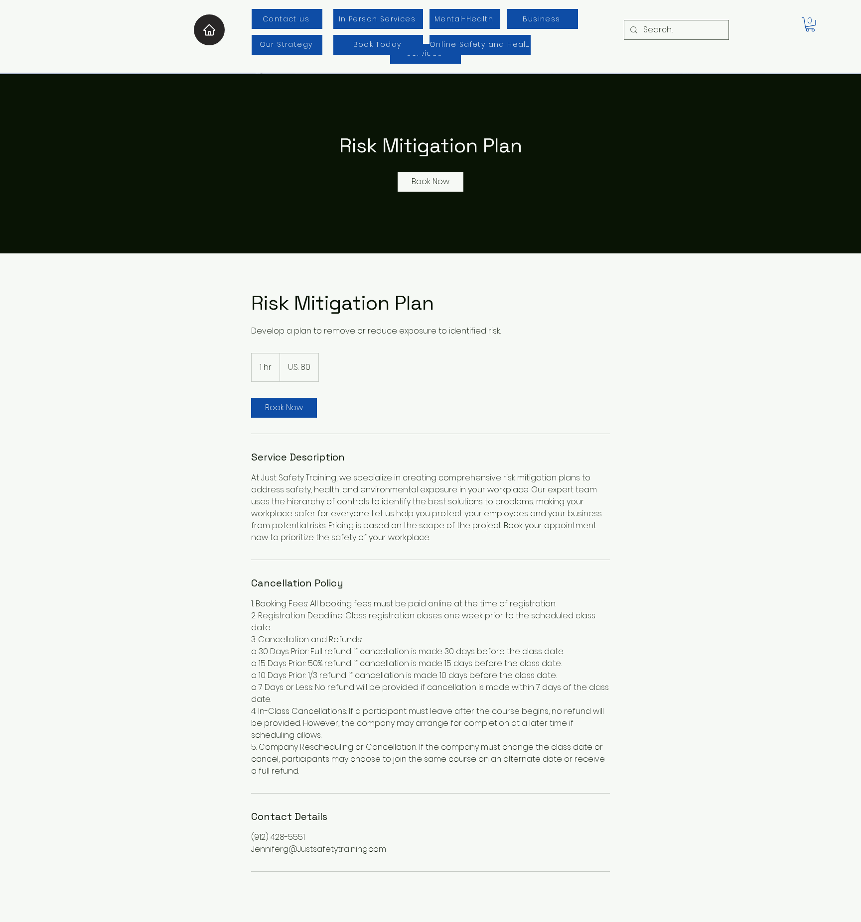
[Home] (209, 29)
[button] (810, 24)
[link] (430, 182)
